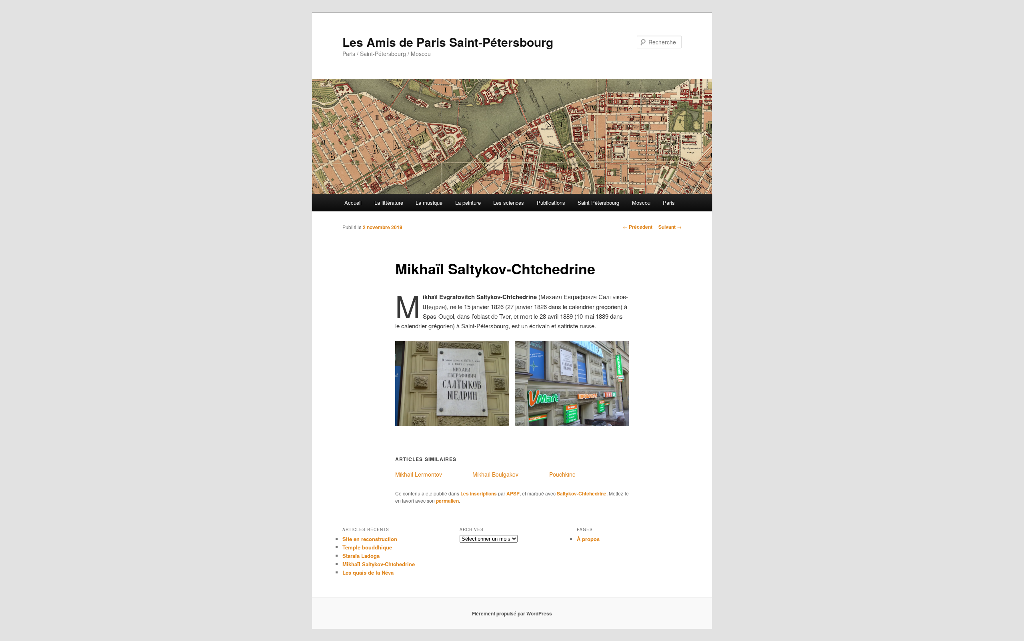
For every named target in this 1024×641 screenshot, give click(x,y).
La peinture (468, 202)
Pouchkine (562, 474)
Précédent (637, 226)
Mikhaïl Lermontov (418, 474)
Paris (669, 202)
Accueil (353, 202)
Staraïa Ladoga (361, 555)
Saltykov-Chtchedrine (581, 493)
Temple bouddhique (367, 547)
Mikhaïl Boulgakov (495, 474)
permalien (447, 500)
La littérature (388, 202)
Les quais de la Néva (368, 572)
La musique (429, 202)
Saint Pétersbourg (598, 202)
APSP (513, 493)
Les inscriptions (478, 493)
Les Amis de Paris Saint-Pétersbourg (447, 41)
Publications (551, 202)
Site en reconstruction (369, 539)
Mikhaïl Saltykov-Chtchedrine (378, 564)
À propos (588, 539)
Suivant (670, 226)
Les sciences (508, 202)
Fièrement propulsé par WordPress (512, 613)
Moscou (641, 202)
